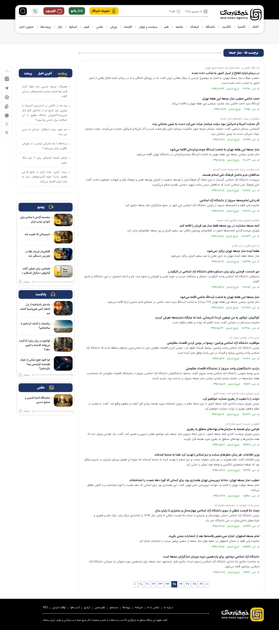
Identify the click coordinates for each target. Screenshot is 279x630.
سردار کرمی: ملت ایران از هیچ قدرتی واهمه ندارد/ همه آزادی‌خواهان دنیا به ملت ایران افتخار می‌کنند (44, 177)
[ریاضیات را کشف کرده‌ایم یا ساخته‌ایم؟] (63, 326)
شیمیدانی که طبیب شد (37, 234)
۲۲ (153, 584)
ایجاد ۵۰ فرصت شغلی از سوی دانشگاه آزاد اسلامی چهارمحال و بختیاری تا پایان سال (207, 510)
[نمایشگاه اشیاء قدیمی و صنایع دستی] (63, 400)
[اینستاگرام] (7, 78)
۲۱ (147, 584)
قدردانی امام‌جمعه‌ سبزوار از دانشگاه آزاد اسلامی (229, 200)
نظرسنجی (100, 607)
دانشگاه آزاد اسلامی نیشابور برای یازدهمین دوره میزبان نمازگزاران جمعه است (211, 556)
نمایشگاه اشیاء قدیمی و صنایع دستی (37, 400)
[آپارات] (7, 97)
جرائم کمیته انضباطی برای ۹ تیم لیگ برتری (44, 160)
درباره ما (168, 607)
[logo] (241, 14)
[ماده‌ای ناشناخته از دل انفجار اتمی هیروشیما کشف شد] (63, 308)
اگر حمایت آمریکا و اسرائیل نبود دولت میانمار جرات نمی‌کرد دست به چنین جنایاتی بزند (205, 124)
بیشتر (26, 282)
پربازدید (62, 73)
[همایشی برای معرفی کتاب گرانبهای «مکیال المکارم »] (63, 271)
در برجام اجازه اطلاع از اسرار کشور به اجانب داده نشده (225, 73)
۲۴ (167, 584)
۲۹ (201, 584)
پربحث (28, 73)
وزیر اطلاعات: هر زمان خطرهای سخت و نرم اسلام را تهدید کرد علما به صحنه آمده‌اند (207, 455)
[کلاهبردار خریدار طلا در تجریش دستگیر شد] (63, 254)
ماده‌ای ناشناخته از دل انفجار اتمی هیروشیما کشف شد (35, 308)
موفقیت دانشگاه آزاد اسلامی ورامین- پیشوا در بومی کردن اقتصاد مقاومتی (213, 343)
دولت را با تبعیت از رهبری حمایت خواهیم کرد (231, 399)
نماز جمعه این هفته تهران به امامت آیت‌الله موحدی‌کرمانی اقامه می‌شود (214, 149)
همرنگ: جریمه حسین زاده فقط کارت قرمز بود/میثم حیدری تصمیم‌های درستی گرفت (44, 91)
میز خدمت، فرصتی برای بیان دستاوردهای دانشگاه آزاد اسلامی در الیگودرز (213, 271)
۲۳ (160, 584)
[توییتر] (7, 124)
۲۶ (180, 584)
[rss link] (7, 132)
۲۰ (141, 584)
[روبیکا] (7, 115)
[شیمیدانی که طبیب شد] (63, 237)
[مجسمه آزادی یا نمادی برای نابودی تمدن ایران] (63, 220)
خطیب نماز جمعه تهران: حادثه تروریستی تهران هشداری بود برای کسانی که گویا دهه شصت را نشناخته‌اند (194, 480)
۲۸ (194, 584)
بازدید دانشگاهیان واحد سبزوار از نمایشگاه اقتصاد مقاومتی (222, 368)
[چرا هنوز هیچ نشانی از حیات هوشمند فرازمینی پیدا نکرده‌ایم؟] (63, 363)
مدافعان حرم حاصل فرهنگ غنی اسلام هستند (230, 175)
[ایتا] (7, 106)
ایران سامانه (49, 620)
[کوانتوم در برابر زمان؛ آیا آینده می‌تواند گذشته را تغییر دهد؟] (63, 344)
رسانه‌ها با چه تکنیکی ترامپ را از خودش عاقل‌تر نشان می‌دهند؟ (44, 145)
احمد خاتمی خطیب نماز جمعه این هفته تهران (230, 98)
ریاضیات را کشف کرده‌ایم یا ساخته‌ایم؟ (35, 325)
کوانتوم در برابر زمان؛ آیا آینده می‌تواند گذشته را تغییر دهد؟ (34, 345)
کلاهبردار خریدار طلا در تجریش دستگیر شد (37, 253)
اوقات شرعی (59, 607)
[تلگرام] (7, 87)
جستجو (114, 607)
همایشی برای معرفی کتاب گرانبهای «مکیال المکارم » (36, 270)
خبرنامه (139, 607)
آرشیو (87, 607)
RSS (45, 607)
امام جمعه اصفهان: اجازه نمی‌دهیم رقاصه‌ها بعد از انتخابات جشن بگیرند (213, 536)
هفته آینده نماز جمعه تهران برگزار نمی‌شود (233, 251)
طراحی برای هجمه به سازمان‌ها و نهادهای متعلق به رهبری (223, 429)
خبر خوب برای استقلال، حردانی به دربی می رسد (44, 131)
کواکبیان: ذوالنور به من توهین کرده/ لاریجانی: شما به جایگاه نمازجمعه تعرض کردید (207, 317)
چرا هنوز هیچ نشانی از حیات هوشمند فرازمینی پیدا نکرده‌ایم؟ (35, 364)
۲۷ (187, 584)
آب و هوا (75, 607)
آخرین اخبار (45, 73)
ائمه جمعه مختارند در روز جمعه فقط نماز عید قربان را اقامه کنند (219, 226)
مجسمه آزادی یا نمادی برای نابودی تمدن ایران (35, 219)
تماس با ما (153, 607)
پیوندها (126, 607)
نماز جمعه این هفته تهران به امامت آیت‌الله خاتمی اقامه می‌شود (219, 297)
